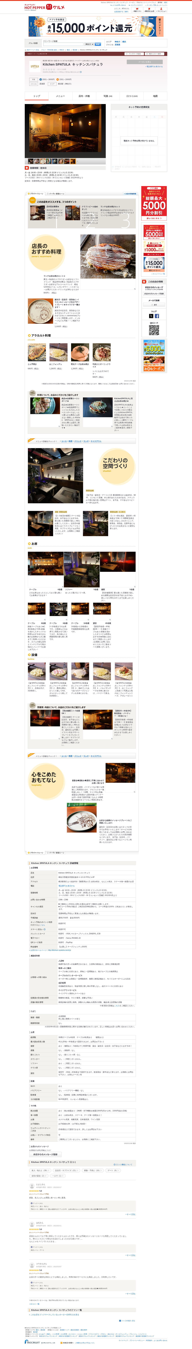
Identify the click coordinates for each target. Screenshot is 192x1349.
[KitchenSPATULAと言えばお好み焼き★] (98, 412)
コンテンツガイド (137, 5)
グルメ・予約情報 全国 (49, 50)
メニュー (60, 96)
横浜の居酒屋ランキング (106, 1336)
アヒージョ (133, 1334)
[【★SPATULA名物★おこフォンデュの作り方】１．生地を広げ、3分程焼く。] (37, 671)
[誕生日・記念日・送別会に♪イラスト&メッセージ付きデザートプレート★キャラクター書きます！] (40, 311)
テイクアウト (96, 441)
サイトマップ (123, 1340)
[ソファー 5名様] (82, 569)
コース (64, 441)
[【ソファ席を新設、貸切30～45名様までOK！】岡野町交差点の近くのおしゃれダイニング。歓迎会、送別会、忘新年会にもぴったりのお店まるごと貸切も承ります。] (95, 523)
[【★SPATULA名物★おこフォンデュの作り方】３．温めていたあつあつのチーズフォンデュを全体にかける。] (80, 671)
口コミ (132, 96)
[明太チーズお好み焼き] (80, 352)
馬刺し (49, 1334)
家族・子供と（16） (92, 1170)
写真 (108, 96)
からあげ (42, 1334)
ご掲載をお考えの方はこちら (84, 1343)
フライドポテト (94, 1334)
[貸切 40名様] (102, 611)
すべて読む (131, 1214)
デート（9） (113, 1170)
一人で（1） (57, 1176)
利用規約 (149, 1340)
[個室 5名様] (118, 569)
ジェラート (143, 1334)
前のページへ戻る (33, 50)
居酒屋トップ (64, 1330)
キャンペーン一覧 (159, 274)
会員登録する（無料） (121, 11)
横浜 (165, 2)
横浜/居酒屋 (75, 1330)
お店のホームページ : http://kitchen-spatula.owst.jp (50, 950)
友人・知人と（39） (40, 1170)
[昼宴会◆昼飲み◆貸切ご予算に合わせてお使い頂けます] (120, 778)
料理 (70, 441)
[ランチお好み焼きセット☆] (108, 262)
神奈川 (117, 42)
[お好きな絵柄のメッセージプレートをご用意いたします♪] (82, 818)
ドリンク (77, 441)
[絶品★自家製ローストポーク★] (45, 412)
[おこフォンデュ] (59, 352)
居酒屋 (117, 45)
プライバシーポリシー (136, 1340)
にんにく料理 (82, 1334)
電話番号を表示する (155, 67)
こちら (42, 925)
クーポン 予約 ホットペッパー (157, 5)
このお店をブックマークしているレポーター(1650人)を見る (54, 1315)
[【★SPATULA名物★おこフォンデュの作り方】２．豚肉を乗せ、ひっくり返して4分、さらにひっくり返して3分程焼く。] (58, 671)
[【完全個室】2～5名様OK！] (45, 724)
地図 (155, 96)
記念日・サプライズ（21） (66, 1170)
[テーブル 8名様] (37, 611)
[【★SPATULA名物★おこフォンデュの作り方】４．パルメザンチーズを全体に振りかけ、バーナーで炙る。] (102, 671)
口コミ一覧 (34, 1304)
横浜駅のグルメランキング (125, 1336)
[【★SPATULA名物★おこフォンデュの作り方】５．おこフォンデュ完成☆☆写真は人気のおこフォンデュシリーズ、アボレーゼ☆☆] (124, 671)
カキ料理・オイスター (68, 1334)
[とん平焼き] (37, 352)
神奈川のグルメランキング (48, 1336)
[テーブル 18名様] (80, 611)
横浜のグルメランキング (87, 1336)
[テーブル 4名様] (46, 569)
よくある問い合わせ (119, 5)
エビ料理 (56, 1334)
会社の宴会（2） (38, 1176)
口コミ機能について (124, 1164)
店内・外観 (84, 96)
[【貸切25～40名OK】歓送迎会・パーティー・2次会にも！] (98, 724)
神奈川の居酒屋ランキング (68, 1336)
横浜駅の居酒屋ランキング (145, 1336)
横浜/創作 (84, 1330)
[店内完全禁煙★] (37, 213)
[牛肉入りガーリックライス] (102, 352)
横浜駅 (75, 50)
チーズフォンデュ (122, 1334)
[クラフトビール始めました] (72, 213)
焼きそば (111, 1334)
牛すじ (103, 1334)
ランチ (86, 441)
